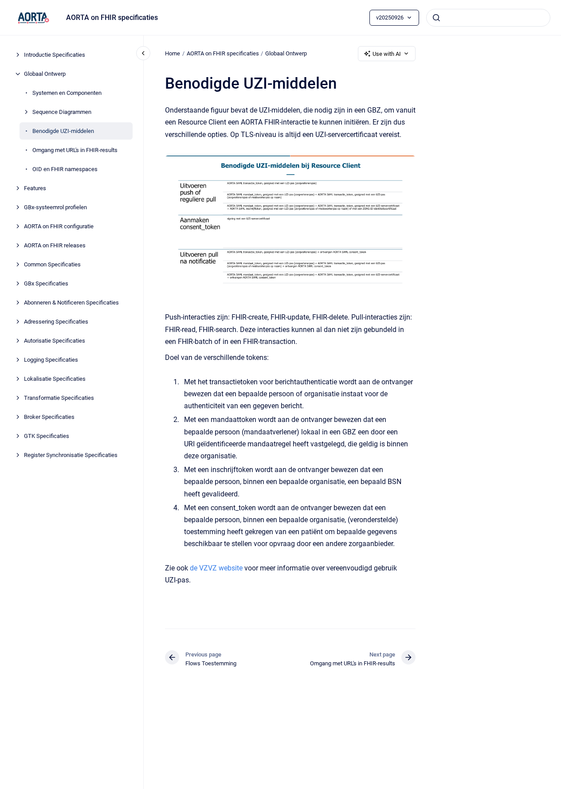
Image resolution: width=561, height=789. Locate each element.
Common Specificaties (52, 264)
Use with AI (387, 54)
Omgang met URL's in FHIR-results (75, 150)
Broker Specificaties (49, 417)
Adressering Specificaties (56, 321)
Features (35, 188)
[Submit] (436, 18)
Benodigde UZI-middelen (63, 131)
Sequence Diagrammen (61, 112)
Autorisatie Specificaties (54, 340)
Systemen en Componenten (67, 93)
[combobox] (488, 17)
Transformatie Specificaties (59, 397)
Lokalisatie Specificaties (55, 378)
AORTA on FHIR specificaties (112, 17)
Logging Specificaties (51, 359)
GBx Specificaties (46, 283)
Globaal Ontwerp (45, 73)
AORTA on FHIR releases (55, 245)
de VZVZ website (216, 568)
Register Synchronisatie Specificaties (71, 455)
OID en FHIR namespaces (65, 169)
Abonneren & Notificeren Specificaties (71, 302)
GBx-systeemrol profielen (55, 207)
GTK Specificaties (46, 436)
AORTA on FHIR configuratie (59, 226)
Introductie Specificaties (54, 54)
